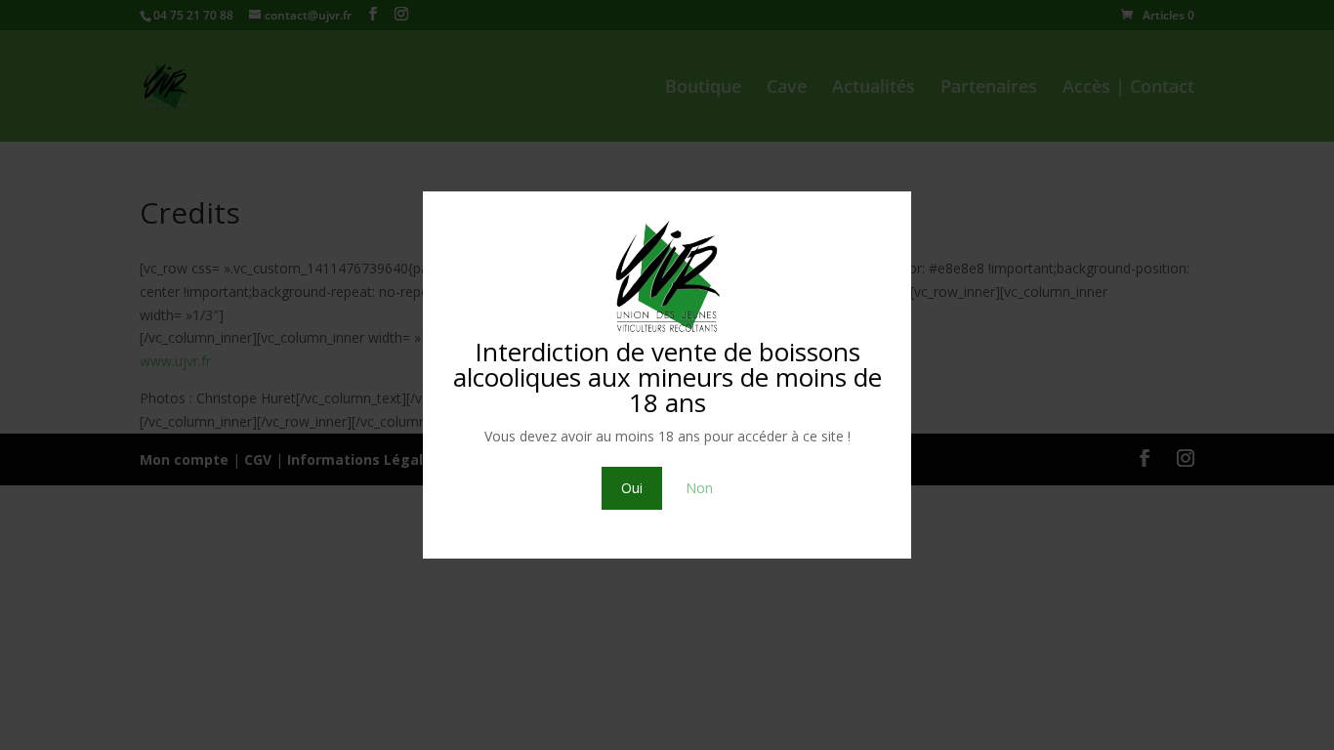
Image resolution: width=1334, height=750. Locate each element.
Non (699, 488)
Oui (632, 488)
